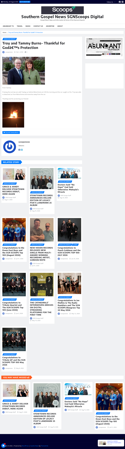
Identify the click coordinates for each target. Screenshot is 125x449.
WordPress (25, 446)
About (60, 26)
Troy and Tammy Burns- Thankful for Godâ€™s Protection (25, 32)
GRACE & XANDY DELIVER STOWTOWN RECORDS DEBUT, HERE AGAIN (13, 190)
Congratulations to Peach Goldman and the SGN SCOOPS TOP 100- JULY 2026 (69, 251)
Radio (28, 26)
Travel (20, 26)
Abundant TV (8, 26)
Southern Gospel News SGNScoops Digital (62, 16)
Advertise (50, 26)
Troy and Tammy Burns (11, 132)
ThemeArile (44, 446)
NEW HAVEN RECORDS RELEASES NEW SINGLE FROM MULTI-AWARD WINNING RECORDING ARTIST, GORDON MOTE (41, 254)
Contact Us (38, 26)
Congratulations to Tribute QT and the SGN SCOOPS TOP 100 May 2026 (13, 361)
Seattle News (34, 446)
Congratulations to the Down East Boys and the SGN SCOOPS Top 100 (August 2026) (13, 251)
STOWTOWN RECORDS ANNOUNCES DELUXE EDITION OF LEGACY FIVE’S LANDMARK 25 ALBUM (41, 200)
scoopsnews (9, 52)
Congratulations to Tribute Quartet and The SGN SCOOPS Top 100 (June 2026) (12, 306)
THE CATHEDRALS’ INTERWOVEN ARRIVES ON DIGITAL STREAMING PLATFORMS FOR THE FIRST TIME (41, 308)
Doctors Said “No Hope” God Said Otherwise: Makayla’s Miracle (68, 188)
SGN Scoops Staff (10, 197)
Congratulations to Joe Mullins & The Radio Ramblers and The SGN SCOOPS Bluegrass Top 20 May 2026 (69, 305)
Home (4, 32)
